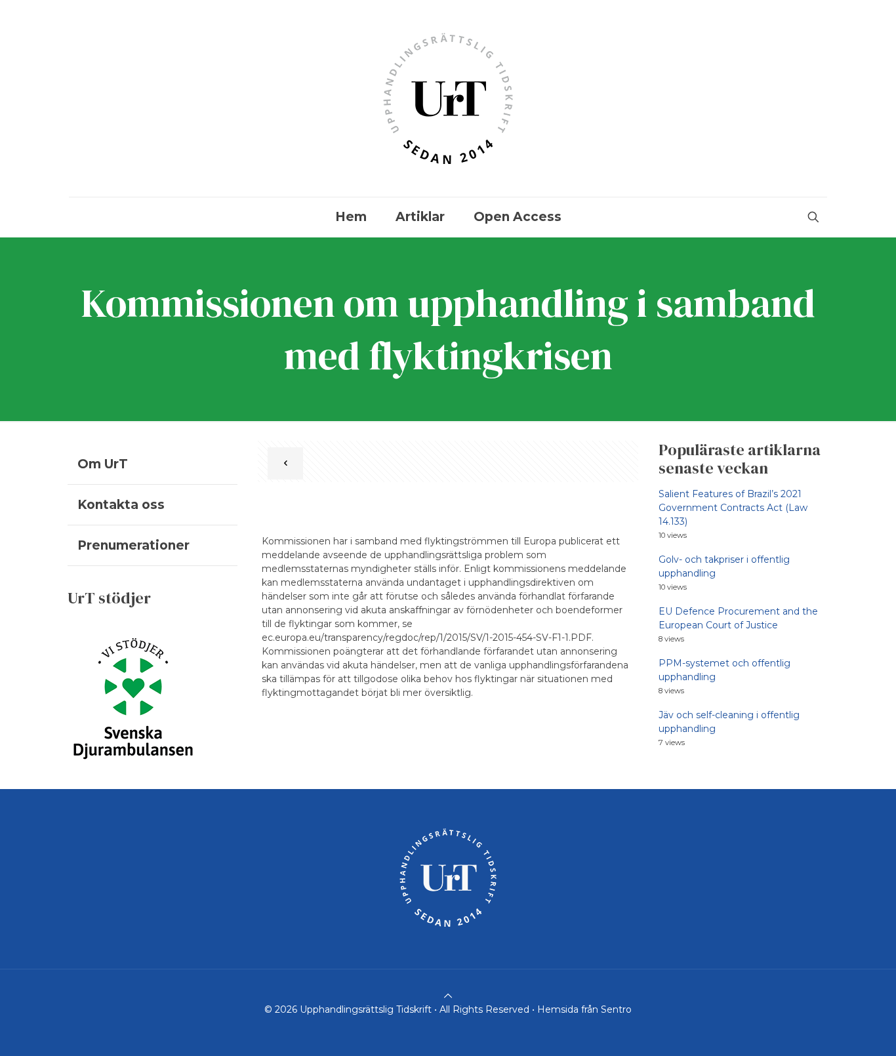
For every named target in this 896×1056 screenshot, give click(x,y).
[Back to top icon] (448, 996)
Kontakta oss (121, 504)
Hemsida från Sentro (584, 1009)
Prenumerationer (133, 545)
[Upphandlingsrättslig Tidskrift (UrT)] (448, 98)
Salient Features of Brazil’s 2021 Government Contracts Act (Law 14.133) (733, 507)
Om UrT (102, 464)
